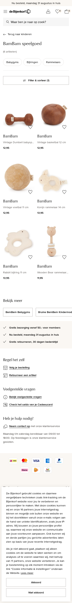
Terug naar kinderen (20, 34)
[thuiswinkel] (47, 472)
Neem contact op (19, 426)
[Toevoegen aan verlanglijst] (30, 127)
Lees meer (27, 572)
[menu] (5, 11)
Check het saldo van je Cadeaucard (31, 404)
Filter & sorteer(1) (38, 80)
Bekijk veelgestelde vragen (25, 397)
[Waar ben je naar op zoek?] (8, 22)
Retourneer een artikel (22, 375)
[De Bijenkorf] (19, 11)
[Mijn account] (48, 11)
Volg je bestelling (19, 367)
